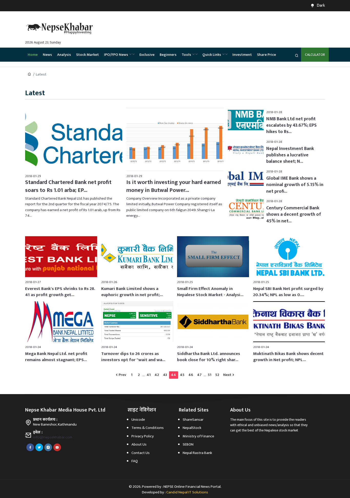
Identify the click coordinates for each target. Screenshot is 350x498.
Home (33, 54)
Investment (242, 54)
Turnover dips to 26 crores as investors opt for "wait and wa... (133, 356)
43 (165, 375)
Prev (122, 375)
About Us (139, 444)
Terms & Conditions (147, 428)
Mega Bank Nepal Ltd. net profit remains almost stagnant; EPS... (56, 356)
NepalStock (192, 428)
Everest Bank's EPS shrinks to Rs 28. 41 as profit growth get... (60, 291)
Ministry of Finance (198, 436)
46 (190, 375)
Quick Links (211, 54)
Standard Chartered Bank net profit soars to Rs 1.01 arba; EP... (68, 186)
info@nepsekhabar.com (52, 437)
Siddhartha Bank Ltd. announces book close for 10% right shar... (208, 356)
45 (182, 375)
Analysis (64, 54)
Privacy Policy (142, 436)
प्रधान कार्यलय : (45, 420)
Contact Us (140, 453)
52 (217, 375)
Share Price (266, 54)
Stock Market (87, 54)
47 (199, 375)
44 (173, 375)
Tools (186, 54)
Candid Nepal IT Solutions (187, 492)
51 (209, 375)
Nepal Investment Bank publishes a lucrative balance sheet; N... (290, 155)
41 (149, 375)
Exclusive (147, 54)
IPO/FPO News (116, 54)
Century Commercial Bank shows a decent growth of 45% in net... (293, 214)
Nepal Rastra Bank (197, 453)
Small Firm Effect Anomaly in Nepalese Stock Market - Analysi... (210, 291)
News (47, 54)
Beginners (168, 54)
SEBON (188, 444)
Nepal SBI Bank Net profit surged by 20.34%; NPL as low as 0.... (288, 291)
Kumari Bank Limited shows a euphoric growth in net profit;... (132, 291)
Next (227, 375)
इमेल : (38, 432)
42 (157, 375)
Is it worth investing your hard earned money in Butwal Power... (173, 186)
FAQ (134, 461)
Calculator (315, 55)
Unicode (138, 419)
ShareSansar (193, 419)
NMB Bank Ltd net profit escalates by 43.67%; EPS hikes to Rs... (291, 125)
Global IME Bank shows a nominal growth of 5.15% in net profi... (294, 185)
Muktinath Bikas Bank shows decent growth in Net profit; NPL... (288, 356)
